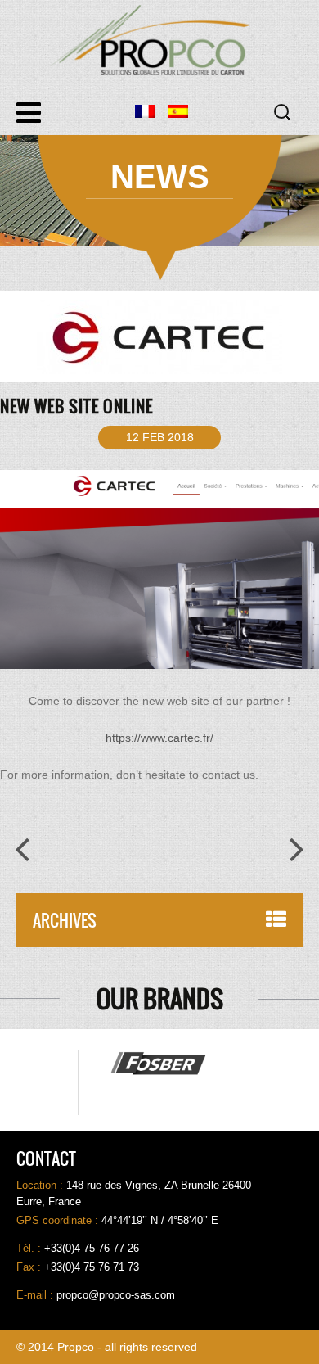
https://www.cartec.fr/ (159, 737)
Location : (41, 1185)
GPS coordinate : (58, 1220)
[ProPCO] (159, 40)
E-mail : (36, 1295)
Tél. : (30, 1248)
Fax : (30, 1267)
